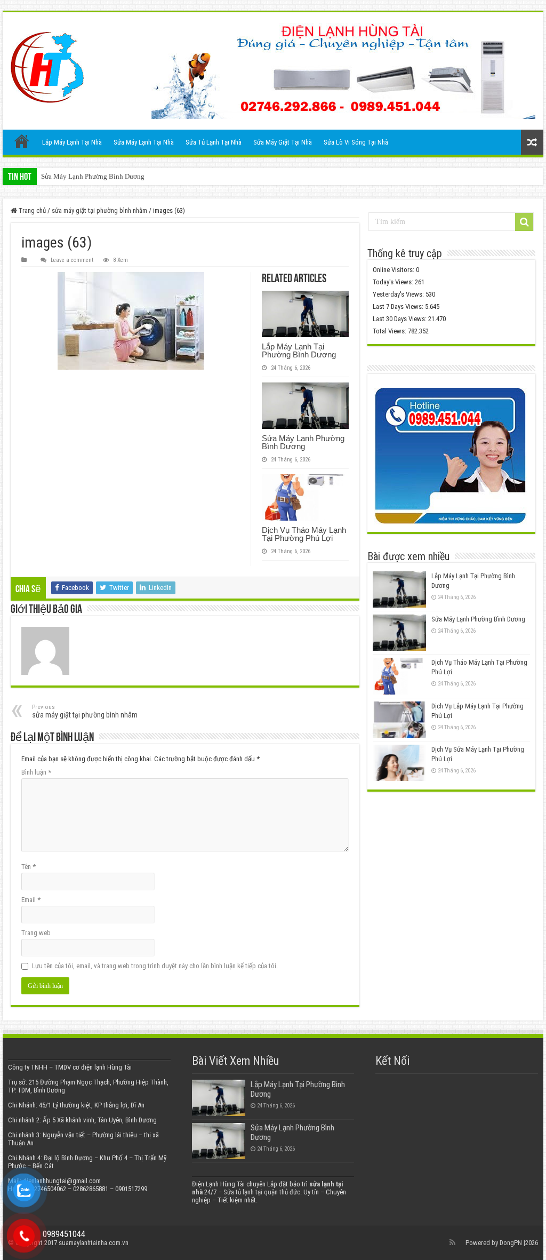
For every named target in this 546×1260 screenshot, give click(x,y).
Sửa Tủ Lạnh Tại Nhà (214, 142)
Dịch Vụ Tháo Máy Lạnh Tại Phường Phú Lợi (304, 534)
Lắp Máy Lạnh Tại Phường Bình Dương (299, 350)
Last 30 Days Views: (400, 319)
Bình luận (36, 772)
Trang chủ (22, 141)
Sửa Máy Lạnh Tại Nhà (144, 142)
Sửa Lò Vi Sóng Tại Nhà (356, 142)
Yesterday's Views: (399, 294)
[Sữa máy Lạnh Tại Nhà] (47, 67)
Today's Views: (394, 282)
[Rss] (452, 1242)
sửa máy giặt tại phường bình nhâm (99, 210)
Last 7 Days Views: (399, 306)
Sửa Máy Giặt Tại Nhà (282, 142)
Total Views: (390, 331)
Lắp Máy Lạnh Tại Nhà (72, 142)
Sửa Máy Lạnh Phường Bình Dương (92, 176)
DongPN (511, 1243)
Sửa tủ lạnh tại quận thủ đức (261, 1192)
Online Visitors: (394, 270)
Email (31, 900)
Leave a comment (72, 260)
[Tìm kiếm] (524, 222)
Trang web (36, 933)
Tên (28, 867)
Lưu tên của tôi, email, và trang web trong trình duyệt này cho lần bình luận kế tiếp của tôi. (155, 966)
